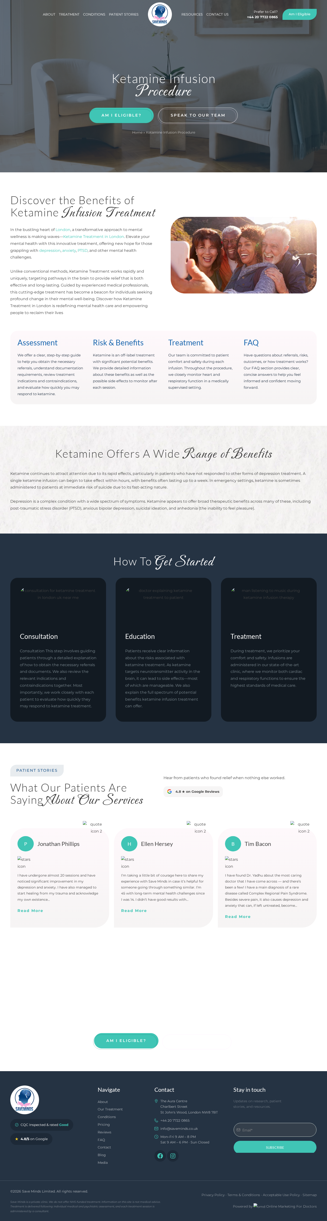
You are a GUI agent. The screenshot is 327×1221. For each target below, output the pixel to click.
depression (50, 250)
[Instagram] (173, 1156)
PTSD (83, 250)
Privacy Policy (213, 1195)
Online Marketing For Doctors (291, 1206)
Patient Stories (124, 14)
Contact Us (217, 14)
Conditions (94, 14)
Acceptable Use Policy (281, 1195)
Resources (192, 14)
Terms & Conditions (243, 1195)
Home (137, 132)
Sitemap (310, 1195)
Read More (30, 910)
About (49, 14)
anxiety (69, 250)
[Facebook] (160, 1156)
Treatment (69, 14)
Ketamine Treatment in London (93, 236)
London (63, 229)
